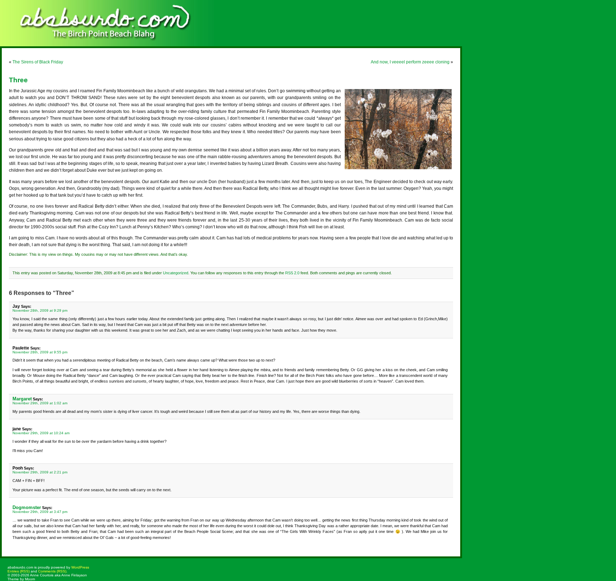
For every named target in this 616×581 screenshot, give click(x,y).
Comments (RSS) (52, 571)
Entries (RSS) (18, 571)
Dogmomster (26, 507)
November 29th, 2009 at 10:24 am (41, 433)
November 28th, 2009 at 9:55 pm (39, 352)
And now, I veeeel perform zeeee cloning (410, 61)
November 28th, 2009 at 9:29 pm (39, 310)
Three (18, 80)
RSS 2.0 (292, 273)
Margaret (22, 398)
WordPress (80, 567)
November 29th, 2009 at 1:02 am (39, 403)
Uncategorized (175, 273)
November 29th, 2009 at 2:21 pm (39, 472)
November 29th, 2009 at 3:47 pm (39, 512)
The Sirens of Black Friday (37, 61)
